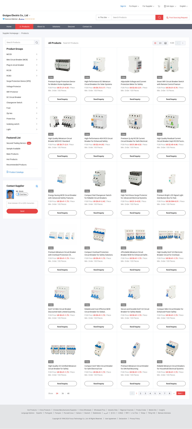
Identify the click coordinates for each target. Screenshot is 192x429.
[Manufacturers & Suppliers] (19, 5)
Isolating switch (13, 124)
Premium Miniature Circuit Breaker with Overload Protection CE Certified (62, 255)
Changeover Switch (14, 102)
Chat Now (23, 194)
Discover (71, 26)
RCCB (9, 70)
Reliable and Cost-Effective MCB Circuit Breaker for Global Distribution (97, 312)
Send (22, 211)
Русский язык (69, 413)
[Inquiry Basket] (159, 6)
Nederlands (97, 413)
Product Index (141, 410)
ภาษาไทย (134, 413)
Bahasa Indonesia (164, 413)
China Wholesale (85, 410)
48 (68, 393)
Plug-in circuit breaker (15, 65)
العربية (106, 413)
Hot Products (32, 410)
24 (57, 393)
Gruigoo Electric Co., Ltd (15, 15)
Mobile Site (152, 410)
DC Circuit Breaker (14, 97)
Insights (162, 410)
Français (58, 413)
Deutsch (87, 413)
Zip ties (9, 113)
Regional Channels (126, 410)
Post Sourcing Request (178, 17)
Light (9, 129)
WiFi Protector (12, 92)
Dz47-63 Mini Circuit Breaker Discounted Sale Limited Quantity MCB (61, 312)
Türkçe (143, 413)
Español (39, 413)
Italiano (79, 413)
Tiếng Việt (151, 413)
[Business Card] (37, 186)
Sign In (123, 6)
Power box (11, 118)
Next (180, 393)
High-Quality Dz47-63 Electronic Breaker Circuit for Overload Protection (170, 255)
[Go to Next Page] (182, 43)
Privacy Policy (135, 418)
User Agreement (110, 418)
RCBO (9, 75)
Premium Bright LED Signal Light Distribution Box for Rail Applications (170, 198)
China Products (44, 410)
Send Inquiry (62, 99)
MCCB (9, 54)
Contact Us (87, 26)
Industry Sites (113, 410)
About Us (41, 26)
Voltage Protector (14, 86)
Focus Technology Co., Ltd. (79, 418)
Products (25, 26)
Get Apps (170, 6)
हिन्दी (127, 413)
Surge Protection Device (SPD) (19, 81)
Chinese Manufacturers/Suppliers (65, 410)
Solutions (56, 26)
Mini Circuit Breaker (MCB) (17, 59)
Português (48, 413)
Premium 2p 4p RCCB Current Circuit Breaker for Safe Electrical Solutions (134, 141)
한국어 (113, 413)
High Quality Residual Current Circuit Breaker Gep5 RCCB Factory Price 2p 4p (171, 141)
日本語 (120, 413)
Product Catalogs (16, 172)
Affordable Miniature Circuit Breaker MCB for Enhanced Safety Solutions (134, 255)
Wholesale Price (99, 410)
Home (9, 26)
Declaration (123, 418)
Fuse (8, 108)
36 (63, 393)
